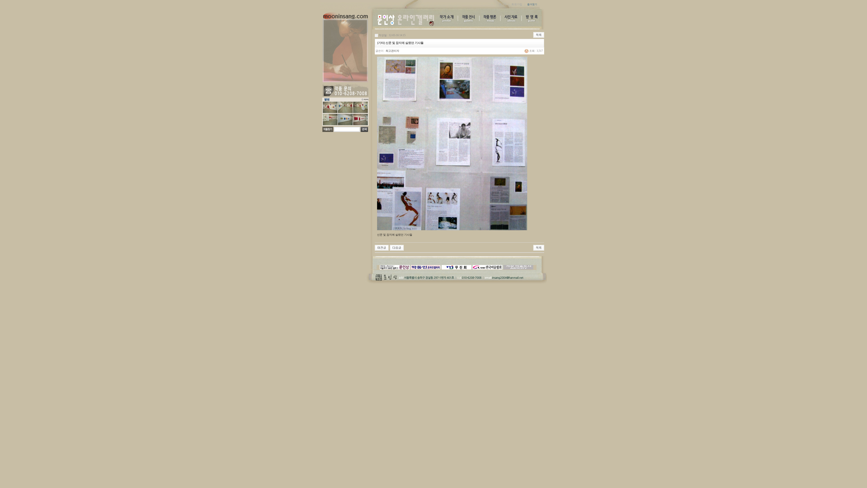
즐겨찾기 (532, 4)
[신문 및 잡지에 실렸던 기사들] (382, 247)
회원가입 (516, 4)
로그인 (502, 4)
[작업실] (397, 247)
